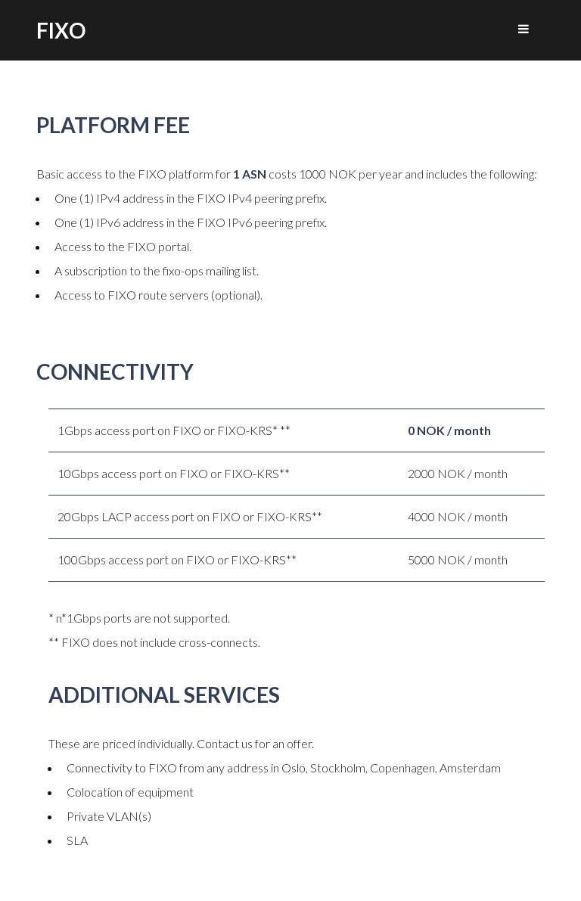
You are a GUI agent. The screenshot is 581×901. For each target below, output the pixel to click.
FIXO (60, 30)
